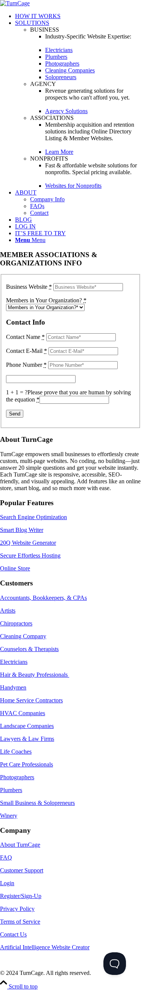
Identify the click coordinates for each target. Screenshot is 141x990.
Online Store (15, 568)
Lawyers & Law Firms (27, 739)
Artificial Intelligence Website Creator (44, 947)
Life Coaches (16, 751)
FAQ (6, 857)
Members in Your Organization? (46, 300)
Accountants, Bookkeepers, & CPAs (43, 598)
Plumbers (11, 790)
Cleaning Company (23, 636)
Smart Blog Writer (21, 530)
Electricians (13, 662)
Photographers (17, 777)
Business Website (29, 287)
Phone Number (26, 365)
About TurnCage (20, 844)
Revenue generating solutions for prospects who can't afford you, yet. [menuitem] (87, 94)
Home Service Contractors (31, 700)
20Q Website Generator (28, 542)
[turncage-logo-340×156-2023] (15, 3)
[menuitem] (78, 16)
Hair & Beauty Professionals (34, 674)
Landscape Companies (27, 726)
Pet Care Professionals (26, 764)
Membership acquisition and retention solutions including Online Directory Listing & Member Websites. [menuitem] (89, 131)
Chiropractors (16, 623)
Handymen (13, 687)
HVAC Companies (22, 713)
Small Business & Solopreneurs (37, 803)
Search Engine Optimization (33, 517)
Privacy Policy (17, 909)
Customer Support (21, 870)
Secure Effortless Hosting (30, 555)
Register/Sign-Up (20, 896)
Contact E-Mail (26, 351)
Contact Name (25, 337)
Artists (7, 610)
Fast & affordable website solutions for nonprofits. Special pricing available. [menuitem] (91, 168)
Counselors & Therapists (29, 649)
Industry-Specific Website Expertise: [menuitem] (88, 36)
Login (7, 883)
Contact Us (13, 934)
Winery (8, 815)
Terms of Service (20, 921)
